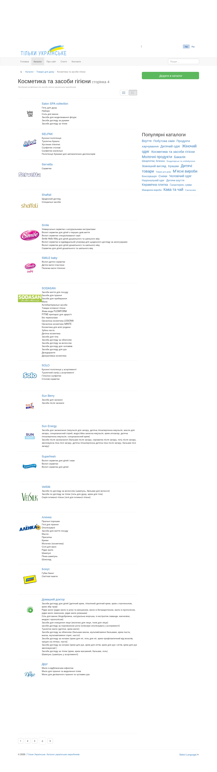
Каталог (38, 61)
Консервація (149, 176)
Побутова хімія (164, 141)
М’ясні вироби (185, 171)
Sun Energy (49, 426)
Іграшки (173, 166)
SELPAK (47, 134)
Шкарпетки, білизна (153, 161)
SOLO (46, 365)
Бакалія (179, 156)
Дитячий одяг (170, 146)
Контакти (76, 61)
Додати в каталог (170, 75)
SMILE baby (49, 258)
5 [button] (50, 740)
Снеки (163, 176)
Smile (45, 225)
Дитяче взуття (175, 180)
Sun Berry (48, 395)
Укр (186, 46)
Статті (64, 61)
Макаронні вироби (152, 189)
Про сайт (51, 61)
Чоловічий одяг (180, 175)
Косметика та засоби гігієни (173, 151)
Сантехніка (190, 189)
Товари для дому (45, 71)
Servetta (47, 164)
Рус (193, 46)
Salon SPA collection (55, 103)
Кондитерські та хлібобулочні (181, 161)
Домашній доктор (53, 599)
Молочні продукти (157, 156)
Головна (24, 61)
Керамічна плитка (155, 184)
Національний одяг (153, 180)
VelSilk (46, 487)
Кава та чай (173, 189)
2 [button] (27, 740)
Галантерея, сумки (181, 185)
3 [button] (34, 740)
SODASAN (49, 288)
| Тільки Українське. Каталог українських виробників (52, 754)
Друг (45, 664)
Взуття (147, 140)
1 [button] (20, 740)
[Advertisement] (108, 22)
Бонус (46, 569)
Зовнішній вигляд (154, 166)
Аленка (46, 517)
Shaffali (46, 194)
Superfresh (49, 456)
